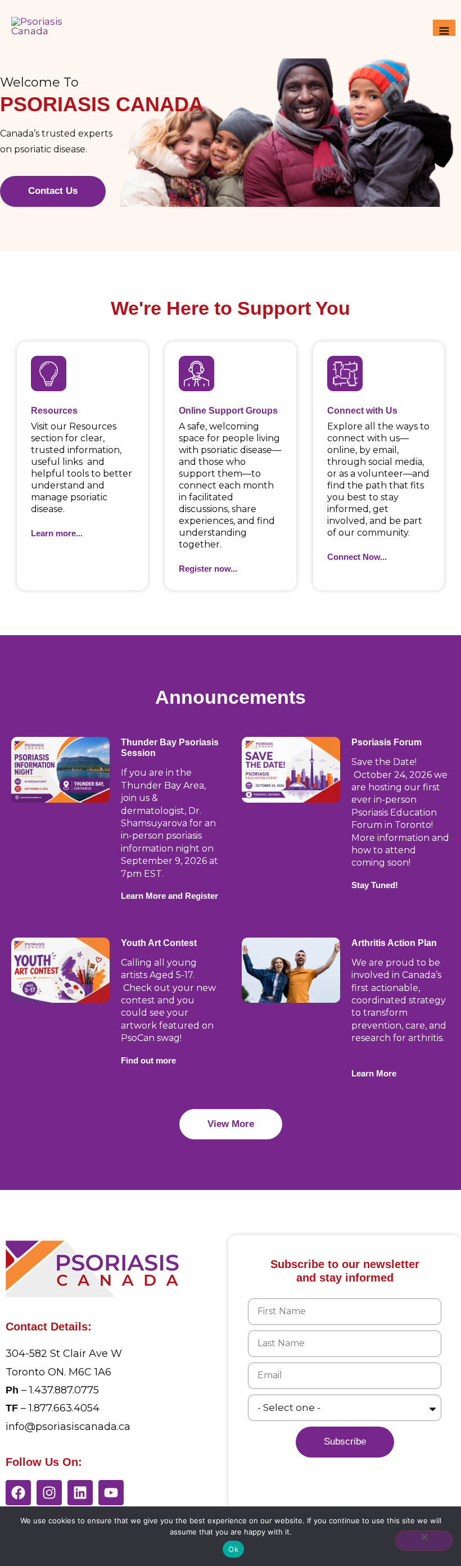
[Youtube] (111, 1492)
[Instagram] (49, 1492)
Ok (233, 1549)
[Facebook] (18, 1492)
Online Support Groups (228, 410)
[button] (374, 885)
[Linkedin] (80, 1492)
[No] (424, 1541)
